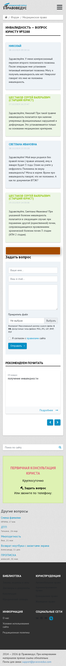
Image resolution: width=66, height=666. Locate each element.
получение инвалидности (23, 378)
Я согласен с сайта (28, 338)
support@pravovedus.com (36, 661)
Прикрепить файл (18, 314)
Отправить (16, 345)
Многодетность (11, 536)
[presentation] (50, 422)
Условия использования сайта (16, 625)
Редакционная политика (16, 632)
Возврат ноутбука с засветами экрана (25, 545)
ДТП (4, 527)
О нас (6, 618)
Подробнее (46, 410)
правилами (33, 338)
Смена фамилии (11, 517)
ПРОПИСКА (8, 555)
